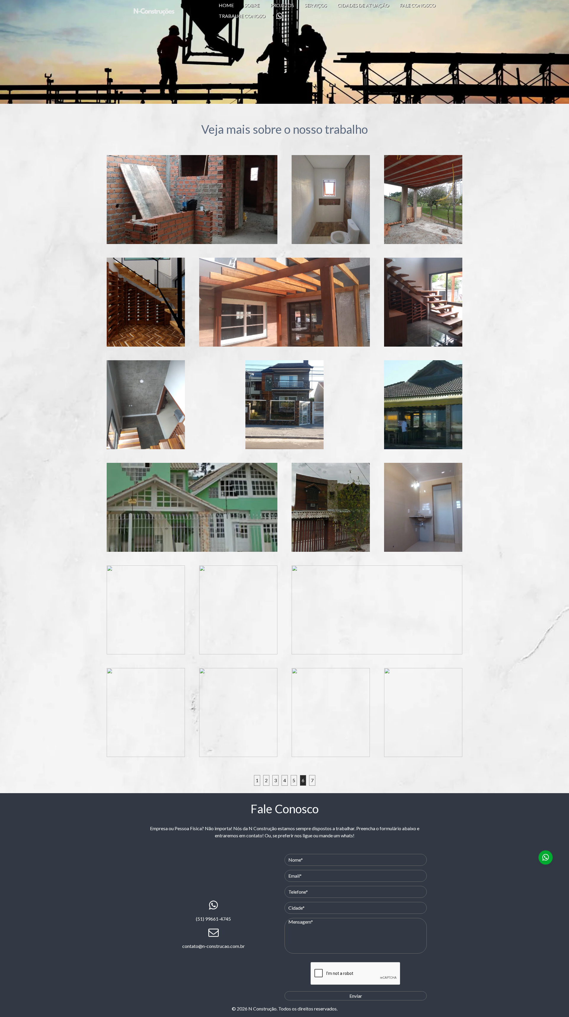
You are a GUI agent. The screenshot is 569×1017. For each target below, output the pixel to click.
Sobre (252, 5)
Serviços (316, 5)
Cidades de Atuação (363, 5)
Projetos (282, 5)
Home (226, 5)
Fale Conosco (418, 5)
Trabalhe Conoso (242, 16)
